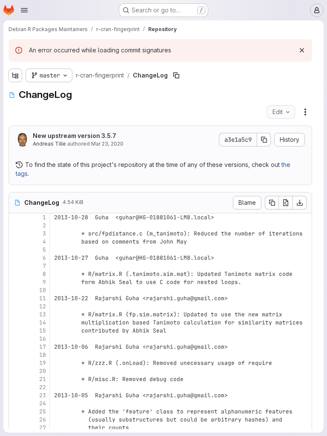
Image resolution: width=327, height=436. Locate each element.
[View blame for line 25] (16, 411)
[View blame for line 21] (16, 379)
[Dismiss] (302, 50)
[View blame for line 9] (16, 282)
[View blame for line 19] (16, 363)
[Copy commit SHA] (264, 139)
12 (42, 306)
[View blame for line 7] (16, 266)
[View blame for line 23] (16, 395)
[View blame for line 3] (16, 233)
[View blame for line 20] (16, 371)
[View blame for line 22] (16, 387)
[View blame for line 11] (16, 298)
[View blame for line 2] (16, 225)
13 (42, 314)
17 (42, 346)
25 (42, 411)
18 (42, 355)
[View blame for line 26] (16, 420)
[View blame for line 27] (16, 428)
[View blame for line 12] (16, 306)
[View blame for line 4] (16, 242)
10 (42, 290)
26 (42, 419)
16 (42, 338)
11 (42, 298)
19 (42, 363)
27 (42, 427)
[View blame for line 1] (16, 217)
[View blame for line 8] (16, 274)
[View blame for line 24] (16, 403)
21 (42, 379)
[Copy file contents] (271, 202)
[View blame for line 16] (16, 339)
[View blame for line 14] (16, 322)
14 (42, 322)
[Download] (300, 202)
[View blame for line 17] (16, 347)
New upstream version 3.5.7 (74, 135)
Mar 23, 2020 (107, 144)
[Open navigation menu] (24, 10)
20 (42, 371)
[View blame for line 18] (16, 355)
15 (42, 330)
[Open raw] (286, 202)
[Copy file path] (176, 75)
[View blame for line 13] (16, 314)
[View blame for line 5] (16, 250)
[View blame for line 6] (16, 258)
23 (42, 395)
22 (42, 387)
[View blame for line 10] (16, 290)
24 (42, 403)
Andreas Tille (49, 144)
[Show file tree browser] (15, 75)
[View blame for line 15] (16, 331)
